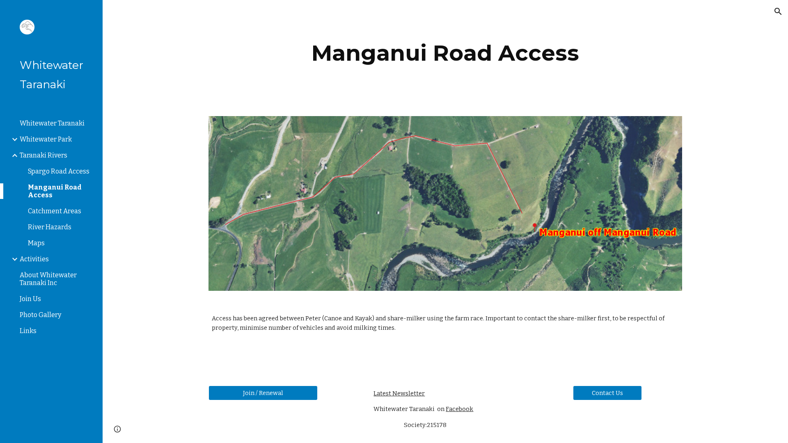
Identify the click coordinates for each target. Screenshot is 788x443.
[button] (778, 11)
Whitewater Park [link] (46, 139)
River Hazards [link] (49, 227)
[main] (445, 53)
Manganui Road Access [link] (55, 191)
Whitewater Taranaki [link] (52, 123)
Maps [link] (36, 243)
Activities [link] (34, 259)
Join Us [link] (30, 299)
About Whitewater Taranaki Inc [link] (48, 279)
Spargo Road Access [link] (58, 171)
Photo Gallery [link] (40, 315)
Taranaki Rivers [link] (43, 155)
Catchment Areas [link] (54, 211)
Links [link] (28, 331)
